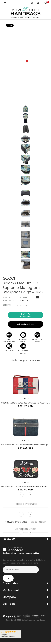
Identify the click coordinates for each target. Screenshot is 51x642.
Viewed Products (16, 522)
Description (38, 522)
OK (8, 578)
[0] (45, 3)
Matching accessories (25, 360)
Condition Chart (25, 529)
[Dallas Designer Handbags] (25, 13)
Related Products (25, 324)
